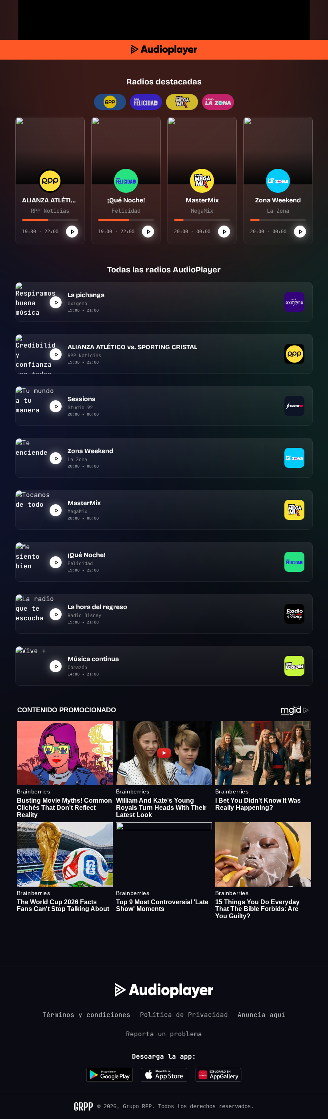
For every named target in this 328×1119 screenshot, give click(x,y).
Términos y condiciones (86, 1015)
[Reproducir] (72, 232)
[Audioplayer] (164, 50)
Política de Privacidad (184, 1015)
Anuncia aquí (262, 1015)
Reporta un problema (164, 1034)
